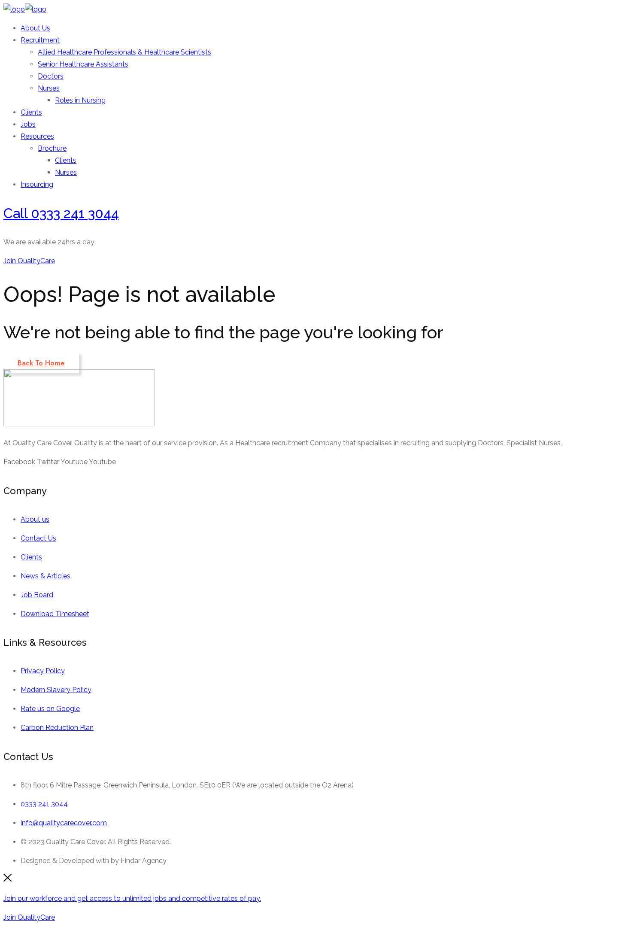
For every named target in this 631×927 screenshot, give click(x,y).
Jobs (28, 124)
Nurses (49, 88)
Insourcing (37, 184)
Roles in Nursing (80, 100)
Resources (37, 136)
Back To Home (41, 363)
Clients (31, 112)
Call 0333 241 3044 (61, 213)
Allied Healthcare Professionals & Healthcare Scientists (124, 52)
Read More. (582, 443)
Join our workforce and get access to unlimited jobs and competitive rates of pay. (132, 898)
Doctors (51, 76)
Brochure (52, 148)
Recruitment (40, 40)
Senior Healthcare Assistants (83, 64)
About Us (35, 28)
